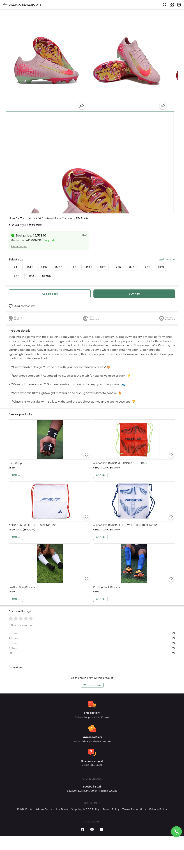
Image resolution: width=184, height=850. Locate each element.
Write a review (92, 685)
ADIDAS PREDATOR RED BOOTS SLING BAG (120, 463)
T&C (84, 234)
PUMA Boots (25, 809)
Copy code (49, 240)
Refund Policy (110, 809)
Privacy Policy (158, 809)
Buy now (134, 293)
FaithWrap (15, 463)
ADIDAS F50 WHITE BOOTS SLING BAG (32, 525)
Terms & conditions (134, 809)
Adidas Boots (43, 809)
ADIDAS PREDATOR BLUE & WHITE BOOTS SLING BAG (126, 525)
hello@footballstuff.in (92, 765)
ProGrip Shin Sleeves (22, 587)
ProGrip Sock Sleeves (106, 587)
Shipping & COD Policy (85, 809)
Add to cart (50, 293)
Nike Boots (61, 809)
